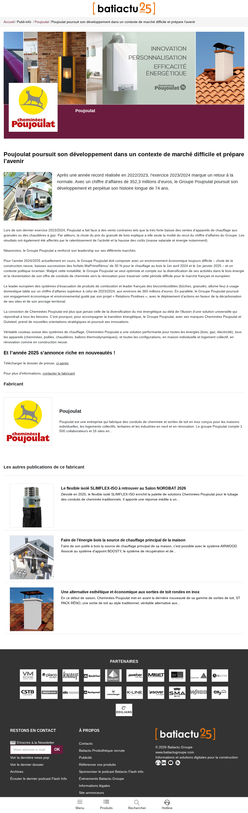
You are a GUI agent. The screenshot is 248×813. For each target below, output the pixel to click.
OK (57, 749)
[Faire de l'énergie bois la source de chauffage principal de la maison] (32, 557)
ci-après (62, 363)
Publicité (85, 757)
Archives (16, 772)
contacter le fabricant (59, 373)
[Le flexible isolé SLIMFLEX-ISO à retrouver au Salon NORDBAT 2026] (32, 506)
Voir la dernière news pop (29, 757)
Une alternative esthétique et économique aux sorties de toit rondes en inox (130, 592)
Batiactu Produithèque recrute (102, 750)
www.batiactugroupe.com (174, 752)
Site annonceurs (91, 793)
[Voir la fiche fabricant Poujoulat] (33, 107)
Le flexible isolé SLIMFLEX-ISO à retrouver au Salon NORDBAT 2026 (123, 488)
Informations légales (94, 786)
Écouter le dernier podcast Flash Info (38, 779)
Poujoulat (70, 411)
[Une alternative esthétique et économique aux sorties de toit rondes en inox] (32, 609)
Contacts (86, 743)
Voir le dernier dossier (27, 764)
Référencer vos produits (97, 764)
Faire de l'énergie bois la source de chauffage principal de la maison (123, 540)
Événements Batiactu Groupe (101, 779)
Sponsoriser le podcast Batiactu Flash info (111, 772)
